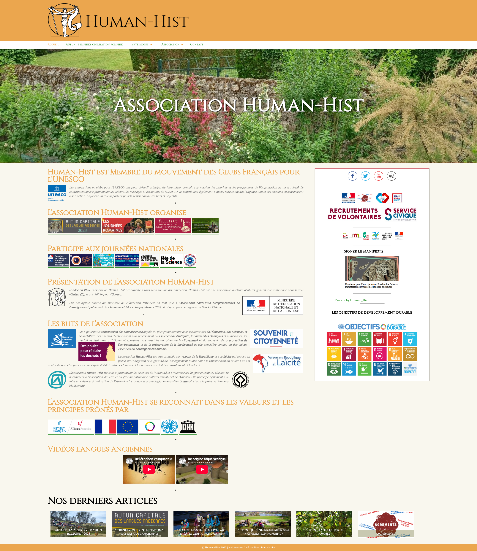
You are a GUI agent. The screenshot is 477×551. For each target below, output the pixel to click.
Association (170, 44)
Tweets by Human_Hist (352, 300)
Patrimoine (140, 44)
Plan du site (268, 547)
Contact (196, 44)
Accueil (53, 44)
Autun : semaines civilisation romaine (94, 44)
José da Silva (251, 547)
